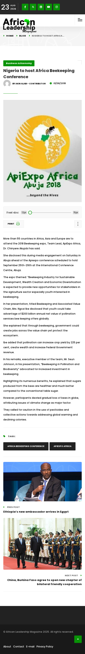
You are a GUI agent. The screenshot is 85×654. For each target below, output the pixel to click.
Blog (22, 35)
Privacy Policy (45, 646)
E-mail (30, 646)
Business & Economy (19, 63)
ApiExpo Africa (62, 446)
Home (9, 35)
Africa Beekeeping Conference (25, 446)
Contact (18, 646)
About (7, 646)
